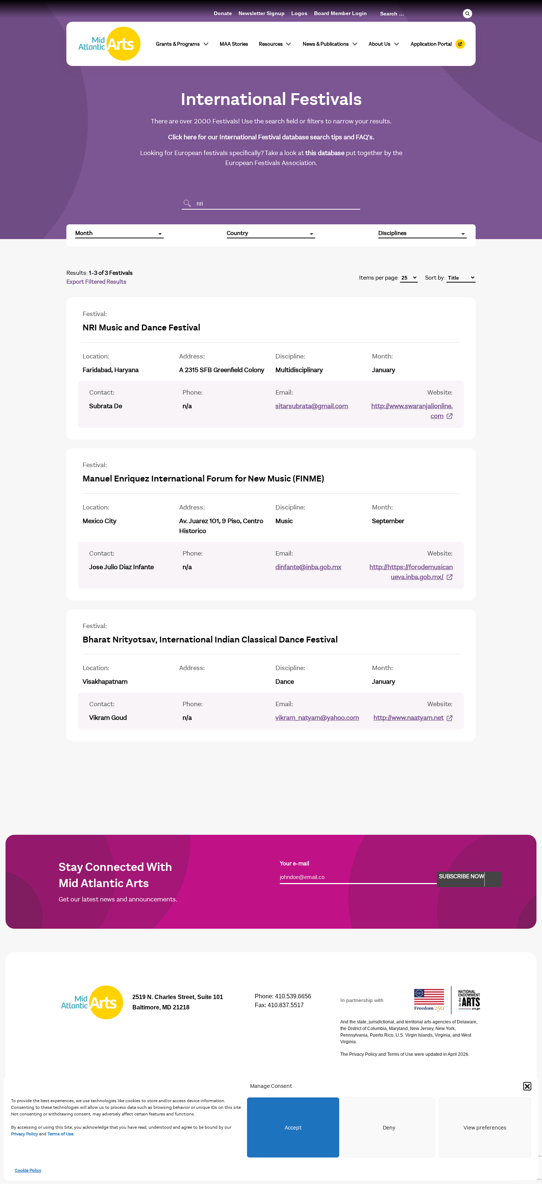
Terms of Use (60, 1133)
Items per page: (379, 277)
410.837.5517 (286, 1005)
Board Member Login (340, 13)
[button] (527, 1086)
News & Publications (326, 44)
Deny (389, 1127)
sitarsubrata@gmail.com (311, 406)
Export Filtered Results (96, 282)
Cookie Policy (28, 1170)
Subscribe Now (461, 876)
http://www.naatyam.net (409, 718)
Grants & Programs (178, 44)
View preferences (484, 1127)
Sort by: (435, 277)
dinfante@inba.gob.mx (308, 567)
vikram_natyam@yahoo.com (317, 718)
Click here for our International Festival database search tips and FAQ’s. (271, 137)
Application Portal (431, 44)
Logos (299, 13)
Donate (223, 13)
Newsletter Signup (262, 13)
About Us (379, 44)
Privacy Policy (24, 1133)
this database (324, 153)
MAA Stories (234, 44)
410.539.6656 (293, 996)
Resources (271, 44)
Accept (293, 1127)
